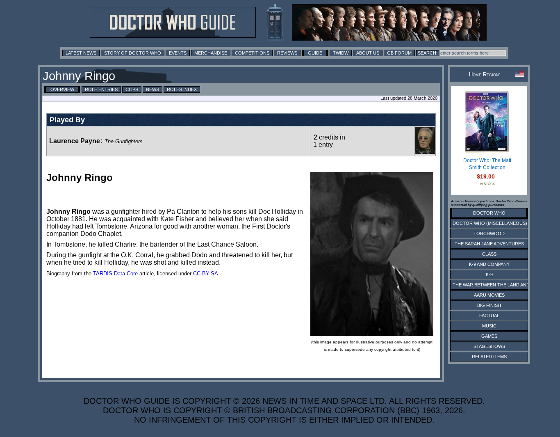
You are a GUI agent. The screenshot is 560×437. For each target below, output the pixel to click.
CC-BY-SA (205, 273)
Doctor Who (489, 212)
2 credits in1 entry (329, 141)
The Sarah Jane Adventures (489, 243)
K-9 (489, 274)
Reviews (287, 52)
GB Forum (399, 52)
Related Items (489, 356)
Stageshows (489, 346)
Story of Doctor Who (132, 52)
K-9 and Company (489, 264)
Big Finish (489, 305)
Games (489, 336)
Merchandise (210, 52)
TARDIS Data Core (115, 273)
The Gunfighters (124, 141)
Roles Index (182, 89)
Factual (489, 315)
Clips (131, 89)
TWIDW (340, 52)
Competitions (252, 52)
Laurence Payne (74, 140)
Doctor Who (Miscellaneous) (490, 223)
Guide (315, 52)
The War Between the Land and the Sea (501, 284)
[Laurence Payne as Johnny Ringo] (424, 152)
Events (178, 52)
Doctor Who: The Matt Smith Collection (487, 164)
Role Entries (101, 89)
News (152, 89)
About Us (367, 52)
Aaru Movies (489, 295)
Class (489, 254)
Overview (62, 89)
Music (489, 325)
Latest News (81, 52)
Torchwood (489, 233)
